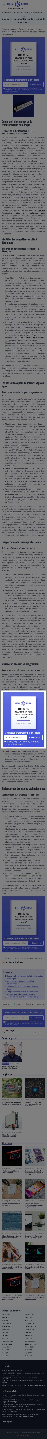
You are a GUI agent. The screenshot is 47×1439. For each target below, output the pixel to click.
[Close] (42, 694)
